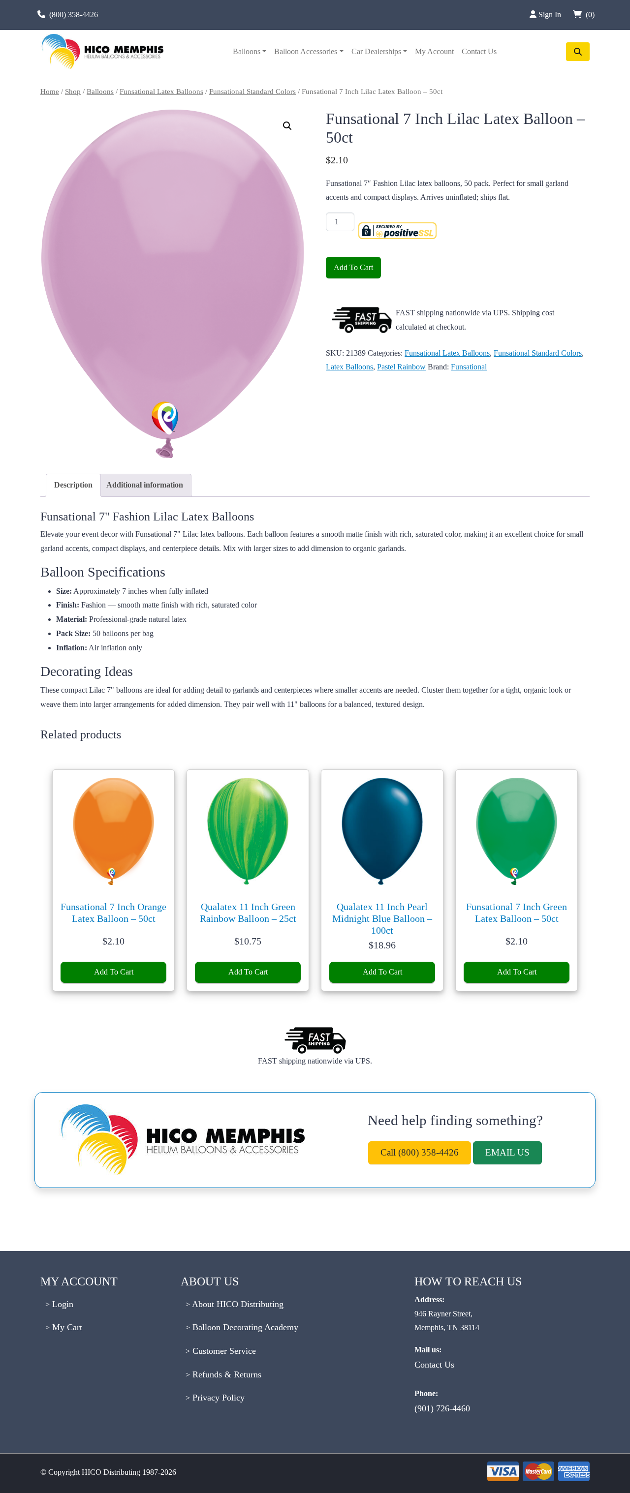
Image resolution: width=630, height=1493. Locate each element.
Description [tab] (73, 485)
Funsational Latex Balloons (161, 91)
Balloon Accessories (305, 51)
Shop (73, 91)
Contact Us (479, 51)
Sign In (550, 14)
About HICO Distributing (237, 1304)
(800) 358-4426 (73, 14)
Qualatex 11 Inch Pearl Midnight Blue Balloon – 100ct (382, 918)
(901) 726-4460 (442, 1408)
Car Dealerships (376, 51)
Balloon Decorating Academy (244, 1327)
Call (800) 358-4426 (419, 1152)
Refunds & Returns (225, 1374)
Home (49, 91)
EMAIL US (507, 1152)
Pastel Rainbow (401, 367)
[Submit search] (578, 51)
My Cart (66, 1327)
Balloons (246, 51)
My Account (434, 51)
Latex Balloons (349, 367)
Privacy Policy (217, 1397)
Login (61, 1304)
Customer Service (223, 1351)
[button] (287, 126)
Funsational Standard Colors (252, 91)
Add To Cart (353, 267)
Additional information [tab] (144, 485)
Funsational (469, 367)
